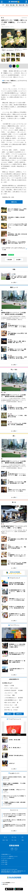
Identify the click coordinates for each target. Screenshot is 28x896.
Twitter (15, 848)
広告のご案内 (4, 862)
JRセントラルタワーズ (5, 26)
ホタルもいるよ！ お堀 (10, 705)
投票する (9, 713)
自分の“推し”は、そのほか (11, 709)
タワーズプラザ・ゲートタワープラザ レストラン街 (13, 248)
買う (17, 5)
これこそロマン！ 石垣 (10, 692)
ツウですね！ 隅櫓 (9, 695)
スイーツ (12, 26)
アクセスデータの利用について (8, 858)
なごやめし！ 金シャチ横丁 (11, 707)
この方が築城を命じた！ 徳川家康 (13, 697)
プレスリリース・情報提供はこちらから (10, 856)
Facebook (12, 848)
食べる (7, 5)
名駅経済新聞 (13, 2)
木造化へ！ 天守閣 (9, 685)
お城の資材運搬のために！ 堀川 (13, 700)
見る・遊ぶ (12, 5)
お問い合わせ (4, 860)
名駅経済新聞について (6, 854)
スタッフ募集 (4, 864)
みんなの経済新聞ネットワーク (14, 878)
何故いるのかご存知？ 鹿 (11, 702)
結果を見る (19, 713)
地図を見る (14, 202)
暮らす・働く (21, 5)
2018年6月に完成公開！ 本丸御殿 (13, 690)
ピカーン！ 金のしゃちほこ (11, 688)
